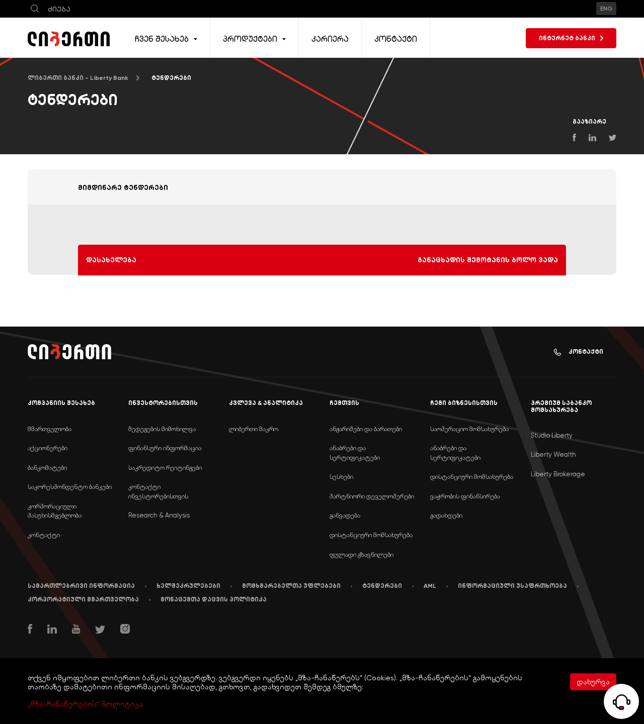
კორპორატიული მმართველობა (83, 599)
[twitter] (100, 631)
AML (430, 585)
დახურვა (593, 682)
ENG (606, 8)
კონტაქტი (586, 351)
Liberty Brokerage (558, 474)
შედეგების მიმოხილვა (162, 429)
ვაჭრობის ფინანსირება (465, 496)
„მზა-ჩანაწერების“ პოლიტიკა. (86, 704)
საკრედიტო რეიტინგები (165, 467)
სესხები (341, 476)
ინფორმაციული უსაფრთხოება (512, 585)
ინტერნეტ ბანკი (567, 38)
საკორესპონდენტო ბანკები (70, 486)
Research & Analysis (159, 515)
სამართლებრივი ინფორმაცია (81, 585)
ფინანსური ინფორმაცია (164, 448)
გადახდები (446, 515)
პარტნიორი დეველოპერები (372, 496)
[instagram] (125, 630)
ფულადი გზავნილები (361, 554)
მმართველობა (49, 429)
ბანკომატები (47, 467)
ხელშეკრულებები (188, 585)
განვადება (345, 515)
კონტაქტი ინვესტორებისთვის (158, 491)
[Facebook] (30, 630)
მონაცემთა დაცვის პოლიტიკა (213, 599)
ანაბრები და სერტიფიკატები (355, 452)
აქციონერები (47, 448)
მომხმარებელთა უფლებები (291, 585)
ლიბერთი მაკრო (253, 429)
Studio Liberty (552, 435)
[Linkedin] (52, 630)
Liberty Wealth (553, 454)
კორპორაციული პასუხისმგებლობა (55, 511)
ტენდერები (382, 585)
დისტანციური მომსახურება (371, 535)
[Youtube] (76, 630)
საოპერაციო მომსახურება (469, 429)
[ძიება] (35, 9)
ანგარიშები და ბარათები (366, 429)
